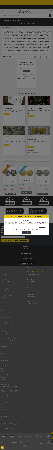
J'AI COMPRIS (26, 232)
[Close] (47, 216)
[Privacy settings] (2, 447)
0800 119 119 (42, 227)
